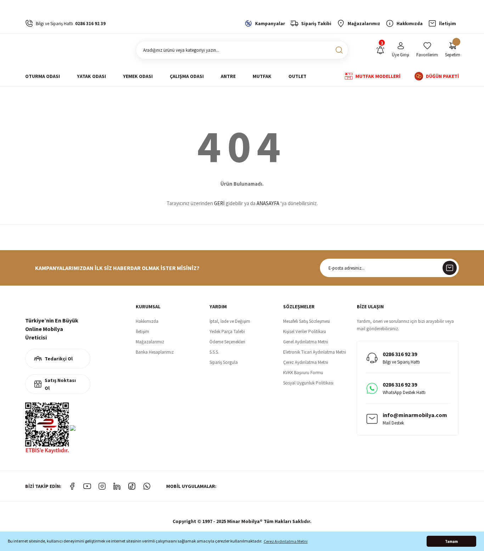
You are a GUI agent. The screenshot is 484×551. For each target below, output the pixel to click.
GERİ (219, 203)
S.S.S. (214, 352)
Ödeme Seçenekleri (227, 342)
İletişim (142, 331)
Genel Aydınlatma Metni (305, 342)
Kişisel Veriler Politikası (304, 331)
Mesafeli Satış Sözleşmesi (306, 321)
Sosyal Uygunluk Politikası (308, 383)
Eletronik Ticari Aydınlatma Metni (314, 352)
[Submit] (450, 268)
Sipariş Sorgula (223, 362)
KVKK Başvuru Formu (303, 373)
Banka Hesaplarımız (155, 352)
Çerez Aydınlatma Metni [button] (286, 541)
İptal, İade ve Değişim (229, 321)
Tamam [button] (451, 541)
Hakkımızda (147, 321)
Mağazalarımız (150, 342)
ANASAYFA (268, 203)
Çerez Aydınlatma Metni (305, 362)
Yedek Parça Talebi (227, 331)
